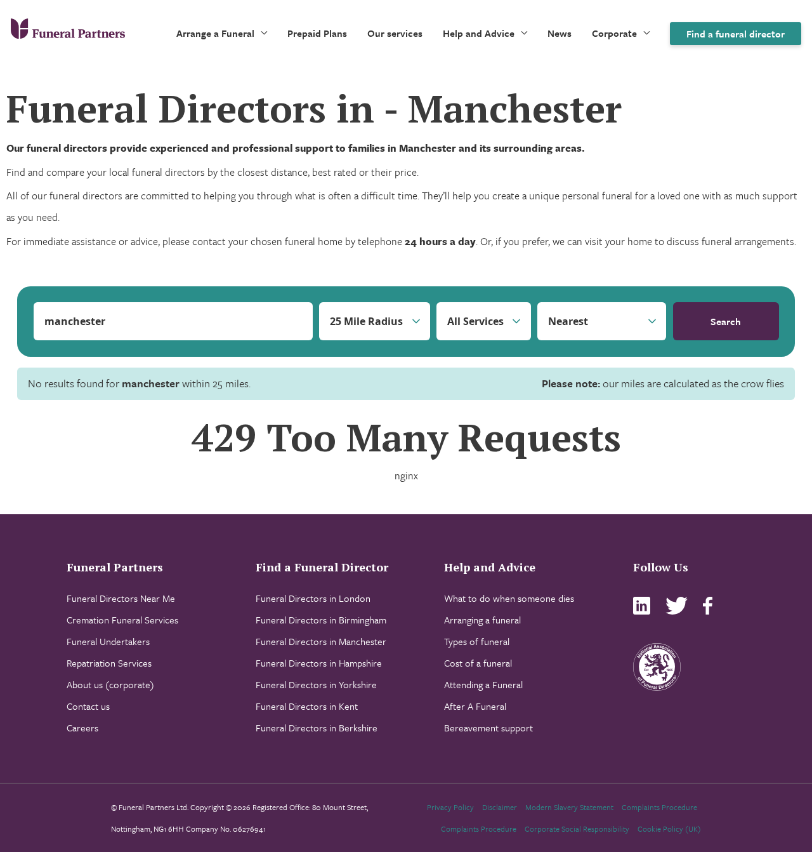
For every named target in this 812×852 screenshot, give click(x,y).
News (559, 33)
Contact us (88, 706)
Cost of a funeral (478, 663)
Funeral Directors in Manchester (321, 641)
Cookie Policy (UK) (669, 828)
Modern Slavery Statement (569, 807)
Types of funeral (476, 641)
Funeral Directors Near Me (121, 598)
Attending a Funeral (483, 684)
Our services (394, 33)
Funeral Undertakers (108, 641)
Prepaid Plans (317, 33)
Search (725, 321)
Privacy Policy (450, 807)
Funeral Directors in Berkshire (316, 728)
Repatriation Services (109, 663)
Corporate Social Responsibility (577, 828)
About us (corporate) (110, 684)
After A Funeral (475, 706)
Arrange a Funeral (215, 33)
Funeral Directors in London (313, 598)
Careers (82, 728)
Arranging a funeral (482, 620)
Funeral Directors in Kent (307, 706)
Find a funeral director (735, 34)
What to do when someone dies (509, 598)
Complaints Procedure (659, 807)
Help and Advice (478, 33)
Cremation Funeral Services (122, 620)
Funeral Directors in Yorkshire (316, 684)
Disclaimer (499, 807)
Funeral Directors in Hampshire (319, 663)
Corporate (614, 33)
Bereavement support (488, 728)
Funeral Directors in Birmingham (321, 620)
